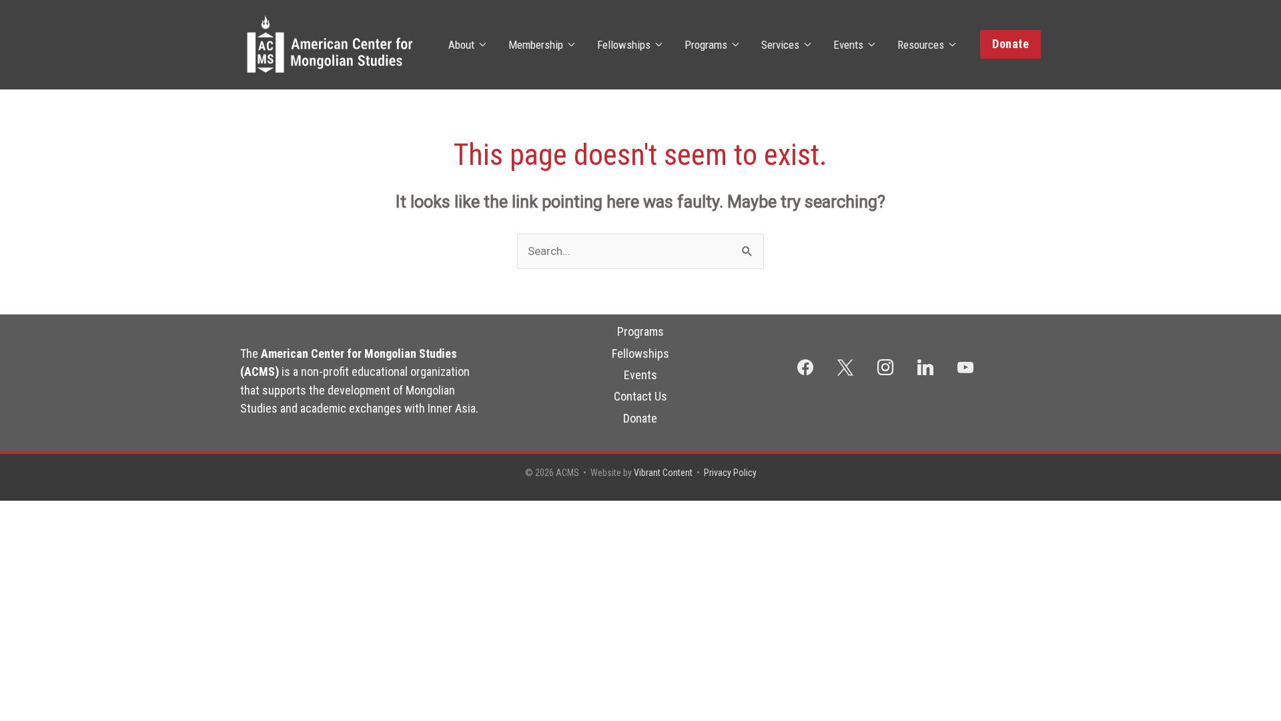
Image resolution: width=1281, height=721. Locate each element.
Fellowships (624, 44)
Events (848, 44)
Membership (535, 44)
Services (780, 44)
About (461, 44)
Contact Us (640, 396)
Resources (920, 44)
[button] (1010, 44)
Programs (706, 44)
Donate (640, 418)
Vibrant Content (663, 472)
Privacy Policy (730, 472)
